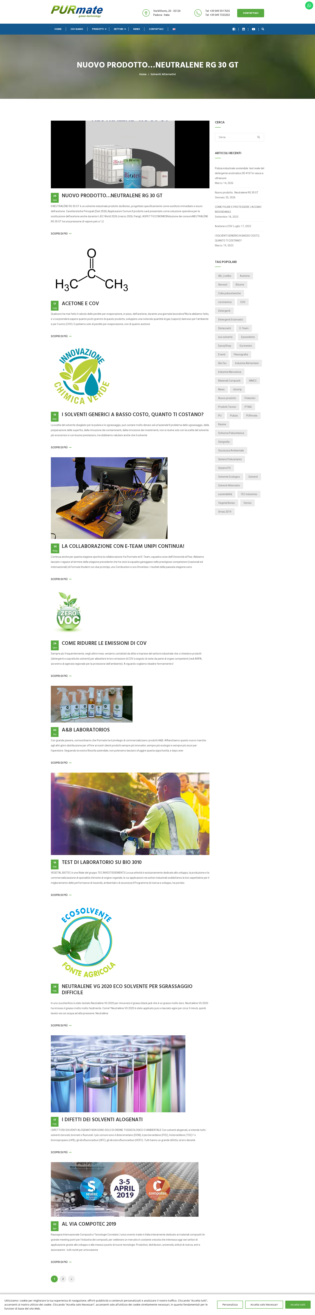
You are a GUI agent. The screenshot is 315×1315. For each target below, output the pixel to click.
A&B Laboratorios (86, 730)
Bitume (240, 284)
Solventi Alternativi (163, 74)
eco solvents (225, 337)
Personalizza (230, 1304)
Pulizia (234, 415)
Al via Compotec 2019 (89, 1224)
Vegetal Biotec (226, 502)
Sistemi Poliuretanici (230, 459)
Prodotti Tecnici (227, 406)
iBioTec (222, 363)
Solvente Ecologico (229, 476)
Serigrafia (224, 441)
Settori (118, 29)
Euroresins (246, 345)
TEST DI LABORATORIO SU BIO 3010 (102, 862)
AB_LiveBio (224, 275)
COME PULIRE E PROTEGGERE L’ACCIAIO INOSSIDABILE (238, 209)
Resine (222, 424)
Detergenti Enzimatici (230, 319)
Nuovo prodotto (227, 398)
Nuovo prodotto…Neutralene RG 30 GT (112, 196)
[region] (157, 1304)
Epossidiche (248, 337)
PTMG (248, 406)
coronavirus (225, 302)
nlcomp (237, 389)
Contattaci (250, 13)
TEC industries (249, 494)
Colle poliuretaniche (229, 293)
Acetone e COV (80, 304)
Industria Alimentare (247, 363)
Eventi (221, 354)
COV (242, 302)
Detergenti (224, 310)
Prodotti (98, 29)
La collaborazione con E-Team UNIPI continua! (123, 546)
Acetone (245, 275)
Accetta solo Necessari (264, 1304)
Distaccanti (224, 328)
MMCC (253, 380)
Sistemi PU (224, 468)
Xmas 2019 (224, 511)
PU (219, 415)
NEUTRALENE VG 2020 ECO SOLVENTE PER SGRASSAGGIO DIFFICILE (127, 990)
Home (58, 29)
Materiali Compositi (229, 380)
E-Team (244, 328)
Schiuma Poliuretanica (231, 433)
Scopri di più (59, 233)
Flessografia (241, 354)
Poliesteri (250, 398)
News (136, 29)
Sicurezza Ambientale (231, 450)
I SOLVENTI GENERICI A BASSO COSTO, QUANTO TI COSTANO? (133, 415)
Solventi (253, 476)
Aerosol (222, 284)
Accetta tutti (298, 1304)
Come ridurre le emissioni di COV (104, 643)
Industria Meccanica (229, 371)
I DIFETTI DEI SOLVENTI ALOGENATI (102, 1120)
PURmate (251, 415)
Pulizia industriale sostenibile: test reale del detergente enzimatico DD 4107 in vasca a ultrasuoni (239, 173)
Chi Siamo (77, 29)
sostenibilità (225, 494)
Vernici (247, 502)
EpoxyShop (224, 345)
